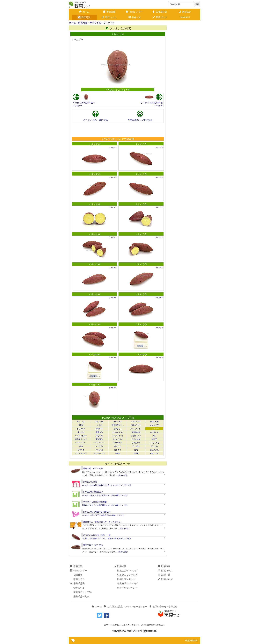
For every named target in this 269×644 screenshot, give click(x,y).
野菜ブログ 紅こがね (93, 545)
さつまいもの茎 (81, 435)
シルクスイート (118, 435)
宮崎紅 (117, 453)
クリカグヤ (77, 105)
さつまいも (154, 432)
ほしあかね (154, 449)
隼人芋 (154, 439)
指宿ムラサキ (136, 425)
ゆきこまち (154, 453)
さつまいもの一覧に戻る (95, 119)
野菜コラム (111, 17)
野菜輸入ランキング (127, 574)
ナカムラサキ (118, 439)
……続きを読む (121, 475)
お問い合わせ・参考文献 (165, 606)
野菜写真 (85, 17)
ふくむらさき (154, 442)
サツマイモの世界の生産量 (95, 501)
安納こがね (154, 421)
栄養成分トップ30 (82, 592)
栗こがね (81, 432)
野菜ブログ (161, 17)
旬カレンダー (136, 11)
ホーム (86, 11)
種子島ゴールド (81, 439)
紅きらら (117, 446)
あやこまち (117, 421)
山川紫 (136, 453)
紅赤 (81, 446)
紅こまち (154, 446)
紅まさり (117, 449)
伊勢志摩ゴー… (118, 425)
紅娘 (136, 449)
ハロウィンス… (81, 442)
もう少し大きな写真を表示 (117, 89)
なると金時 (136, 439)
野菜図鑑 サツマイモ (93, 468)
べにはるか (99, 449)
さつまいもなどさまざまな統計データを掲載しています (105, 495)
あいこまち (81, 421)
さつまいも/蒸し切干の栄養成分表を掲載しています (103, 515)
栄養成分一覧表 (81, 596)
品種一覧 (136, 17)
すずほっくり (136, 435)
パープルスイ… (99, 442)
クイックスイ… (136, 428)
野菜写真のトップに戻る (140, 119)
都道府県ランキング (127, 583)
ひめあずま (117, 442)
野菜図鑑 (110, 11)
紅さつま (81, 449)
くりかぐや (94, 144)
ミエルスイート (99, 453)
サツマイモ (95, 22)
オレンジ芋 (154, 425)
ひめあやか (136, 442)
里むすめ (99, 435)
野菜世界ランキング (127, 587)
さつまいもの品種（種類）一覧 (97, 534)
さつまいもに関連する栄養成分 (97, 511)
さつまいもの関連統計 (93, 491)
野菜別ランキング (126, 579)
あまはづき (99, 421)
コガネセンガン (118, 432)
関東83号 (99, 428)
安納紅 (81, 425)
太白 (154, 435)
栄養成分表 (161, 11)
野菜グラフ (79, 579)
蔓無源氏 (99, 439)
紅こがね (136, 446)
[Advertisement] (117, 130)
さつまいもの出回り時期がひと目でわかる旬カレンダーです (106, 485)
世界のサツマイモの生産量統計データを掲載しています (105, 505)
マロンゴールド (81, 453)
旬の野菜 (77, 574)
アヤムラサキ (136, 421)
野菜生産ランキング (127, 570)
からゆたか (81, 428)
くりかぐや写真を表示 (84, 102)
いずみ (99, 425)
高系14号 (99, 432)
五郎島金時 (136, 432)
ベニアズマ (99, 446)
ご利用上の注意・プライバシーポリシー (127, 606)
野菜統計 (186, 11)
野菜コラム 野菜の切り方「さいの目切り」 (102, 521)
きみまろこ (117, 428)
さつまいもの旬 (90, 481)
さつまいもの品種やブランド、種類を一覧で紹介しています (106, 538)
